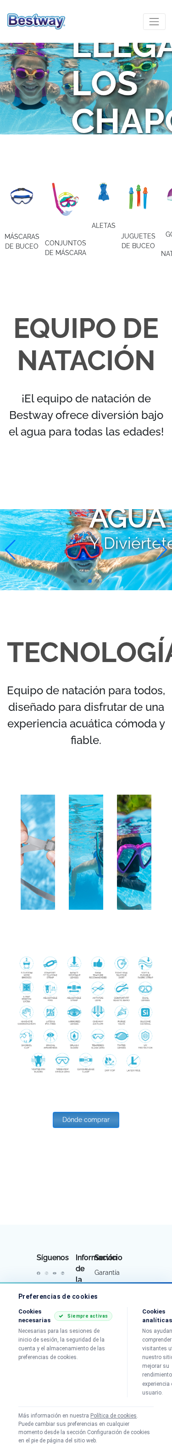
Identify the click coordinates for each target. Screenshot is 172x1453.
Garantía (107, 1272)
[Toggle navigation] (154, 21)
